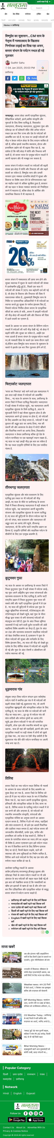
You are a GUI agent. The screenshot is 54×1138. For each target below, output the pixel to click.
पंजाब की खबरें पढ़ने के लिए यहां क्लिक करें (29, 914)
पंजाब (42, 1074)
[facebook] (25, 1113)
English (18, 1093)
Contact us (8, 1127)
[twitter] (31, 1113)
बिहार (29, 20)
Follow (35, 78)
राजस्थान (31, 1074)
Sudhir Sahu (17, 62)
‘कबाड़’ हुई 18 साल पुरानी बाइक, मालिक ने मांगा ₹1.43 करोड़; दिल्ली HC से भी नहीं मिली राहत (37, 1033)
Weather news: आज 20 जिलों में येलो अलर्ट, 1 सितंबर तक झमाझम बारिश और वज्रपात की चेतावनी (37, 987)
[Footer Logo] (27, 1106)
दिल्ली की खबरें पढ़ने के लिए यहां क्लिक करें (29, 910)
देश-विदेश (16, 14)
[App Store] (36, 1119)
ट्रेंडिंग (39, 14)
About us (20, 1127)
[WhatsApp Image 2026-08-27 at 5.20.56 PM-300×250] (27, 273)
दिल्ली (3, 20)
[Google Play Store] (17, 1119)
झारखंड (36, 20)
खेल (48, 14)
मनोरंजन (28, 14)
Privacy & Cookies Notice (15, 1131)
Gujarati (30, 1093)
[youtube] (41, 1113)
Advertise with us (36, 1127)
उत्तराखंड (21, 20)
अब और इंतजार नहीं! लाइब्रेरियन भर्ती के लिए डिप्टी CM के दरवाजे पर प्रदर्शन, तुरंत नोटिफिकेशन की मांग (37, 956)
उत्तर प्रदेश (11, 20)
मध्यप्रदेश (45, 20)
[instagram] (36, 1113)
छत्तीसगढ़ (15, 25)
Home (7, 25)
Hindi (6, 1093)
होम (6, 14)
